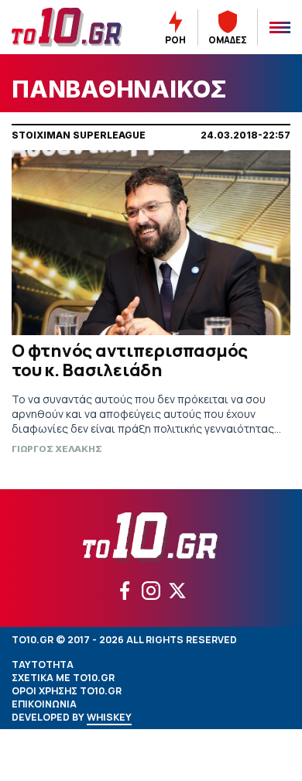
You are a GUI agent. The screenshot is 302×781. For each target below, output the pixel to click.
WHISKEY (109, 717)
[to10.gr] (67, 27)
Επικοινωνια (44, 704)
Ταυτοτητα (43, 664)
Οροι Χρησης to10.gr (67, 690)
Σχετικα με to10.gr (63, 677)
